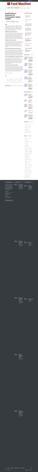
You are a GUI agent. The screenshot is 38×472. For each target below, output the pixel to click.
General (10, 21)
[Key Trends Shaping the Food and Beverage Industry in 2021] (26, 213)
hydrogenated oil (18, 36)
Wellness (26, 177)
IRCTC (31, 164)
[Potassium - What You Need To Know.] (26, 326)
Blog (27, 124)
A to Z (25, 21)
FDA (27, 143)
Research (26, 132)
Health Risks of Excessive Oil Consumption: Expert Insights (12, 16)
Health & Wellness (14, 21)
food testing (30, 159)
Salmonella (30, 172)
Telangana (29, 174)
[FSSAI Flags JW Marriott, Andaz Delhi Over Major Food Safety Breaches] (26, 65)
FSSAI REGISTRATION (27, 15)
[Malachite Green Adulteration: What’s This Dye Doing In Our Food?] (26, 105)
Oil (16, 31)
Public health (26, 172)
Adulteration (26, 138)
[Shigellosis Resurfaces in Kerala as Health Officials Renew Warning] (26, 78)
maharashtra (28, 169)
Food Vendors (26, 161)
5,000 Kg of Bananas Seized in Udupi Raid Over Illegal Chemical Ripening (30, 85)
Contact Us (26, 470)
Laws (25, 169)
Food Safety (7, 21)
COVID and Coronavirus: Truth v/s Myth (30, 243)
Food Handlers (29, 148)
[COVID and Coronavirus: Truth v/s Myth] (26, 269)
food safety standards (27, 156)
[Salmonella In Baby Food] (26, 111)
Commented (30, 13)
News (16, 21)
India (28, 164)
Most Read (26, 13)
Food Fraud (26, 148)
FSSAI (29, 161)
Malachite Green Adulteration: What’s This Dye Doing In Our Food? (28, 49)
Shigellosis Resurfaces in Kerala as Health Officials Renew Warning (30, 78)
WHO (28, 177)
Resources (29, 108)
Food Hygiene (26, 34)
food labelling (26, 151)
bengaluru (30, 138)
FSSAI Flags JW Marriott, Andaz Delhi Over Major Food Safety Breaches (30, 65)
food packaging (30, 151)
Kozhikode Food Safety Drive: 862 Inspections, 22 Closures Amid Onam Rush (30, 71)
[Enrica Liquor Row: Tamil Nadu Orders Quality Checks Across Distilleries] (26, 58)
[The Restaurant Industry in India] (26, 101)
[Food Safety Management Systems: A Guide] (26, 95)
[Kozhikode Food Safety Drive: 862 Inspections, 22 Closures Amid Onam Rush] (26, 71)
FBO (25, 143)
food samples (26, 159)
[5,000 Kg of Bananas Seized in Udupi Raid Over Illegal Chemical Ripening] (26, 85)
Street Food (26, 174)
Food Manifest (20, 4)
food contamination (27, 146)
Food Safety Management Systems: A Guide (30, 95)
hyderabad (26, 164)
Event (30, 124)
